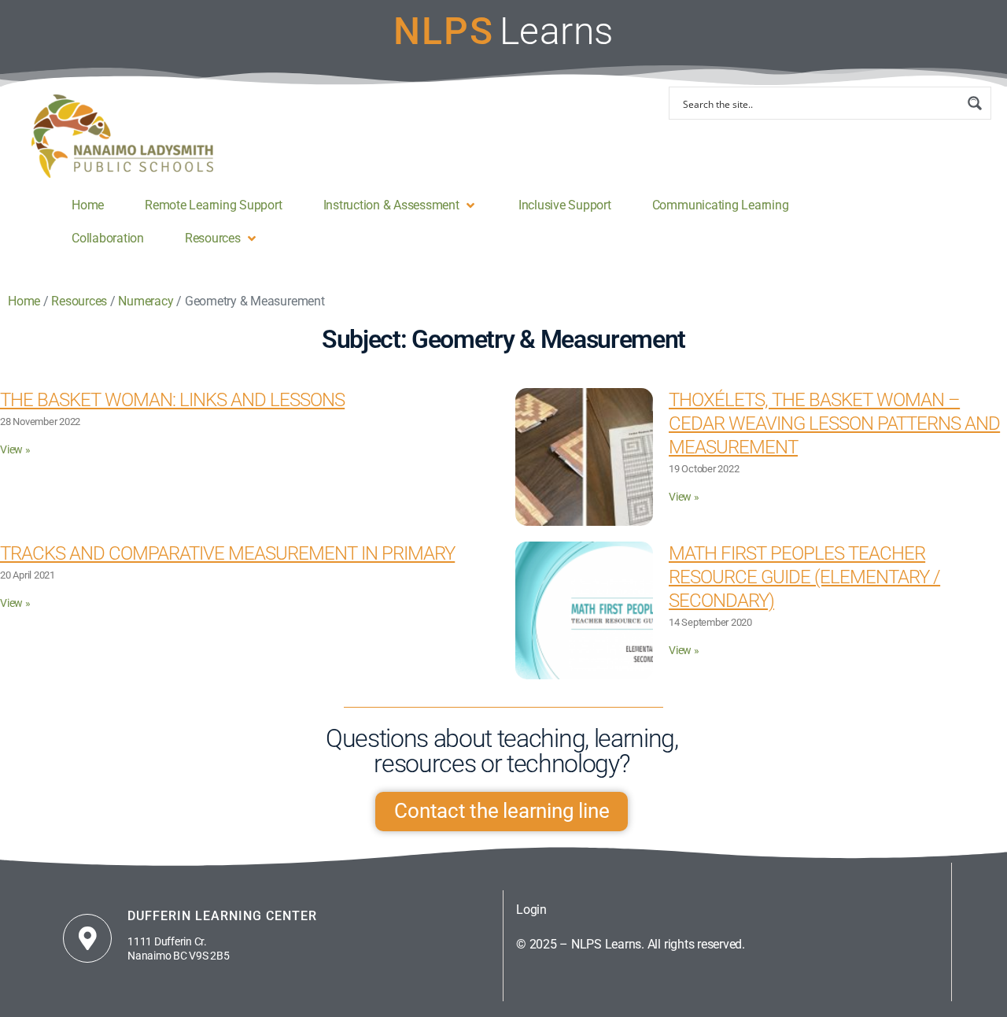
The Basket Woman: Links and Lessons (172, 400)
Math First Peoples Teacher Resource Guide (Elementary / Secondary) (804, 577)
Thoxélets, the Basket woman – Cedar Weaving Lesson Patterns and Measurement (834, 423)
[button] (400, 205)
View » (15, 450)
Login (531, 909)
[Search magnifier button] (975, 103)
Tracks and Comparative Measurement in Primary (227, 553)
